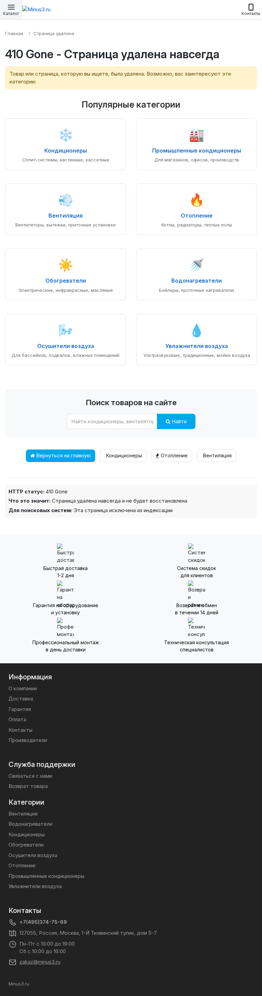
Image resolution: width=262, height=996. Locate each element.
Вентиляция (216, 455)
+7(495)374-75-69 (43, 922)
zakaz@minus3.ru (39, 962)
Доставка (21, 698)
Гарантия (20, 709)
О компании (23, 688)
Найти (178, 421)
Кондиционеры (123, 455)
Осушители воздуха (33, 855)
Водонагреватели (30, 824)
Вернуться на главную (63, 455)
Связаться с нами (30, 776)
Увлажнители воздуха (35, 886)
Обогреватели (26, 844)
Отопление (173, 455)
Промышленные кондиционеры (46, 876)
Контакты (20, 730)
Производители (28, 740)
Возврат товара (28, 786)
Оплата (17, 719)
